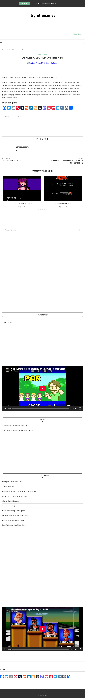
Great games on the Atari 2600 (11, 482)
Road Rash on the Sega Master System (14, 525)
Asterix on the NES (62, 204)
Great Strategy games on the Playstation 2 (15, 496)
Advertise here (77, 34)
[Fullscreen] (80, 649)
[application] (42, 629)
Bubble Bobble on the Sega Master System (15, 515)
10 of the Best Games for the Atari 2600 (14, 426)
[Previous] (32, 3)
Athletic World (9, 116)
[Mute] (76, 649)
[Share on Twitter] (42, 139)
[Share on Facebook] (40, 139)
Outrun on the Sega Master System (13, 520)
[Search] (84, 43)
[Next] (34, 3)
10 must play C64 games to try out (48, 3)
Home (4, 50)
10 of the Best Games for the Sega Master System (17, 430)
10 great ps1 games (8, 486)
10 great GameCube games (10, 501)
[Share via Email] (47, 139)
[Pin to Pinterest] (45, 139)
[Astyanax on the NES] (22, 188)
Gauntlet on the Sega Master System (13, 511)
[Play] (5, 649)
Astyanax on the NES (22, 204)
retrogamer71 (22, 147)
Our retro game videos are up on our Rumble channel (19, 491)
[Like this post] (38, 139)
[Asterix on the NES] (63, 188)
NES (19, 116)
